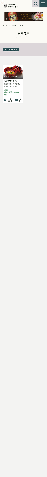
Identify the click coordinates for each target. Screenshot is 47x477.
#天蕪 (6, 90)
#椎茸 (6, 94)
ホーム (5, 25)
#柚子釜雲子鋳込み (11, 92)
